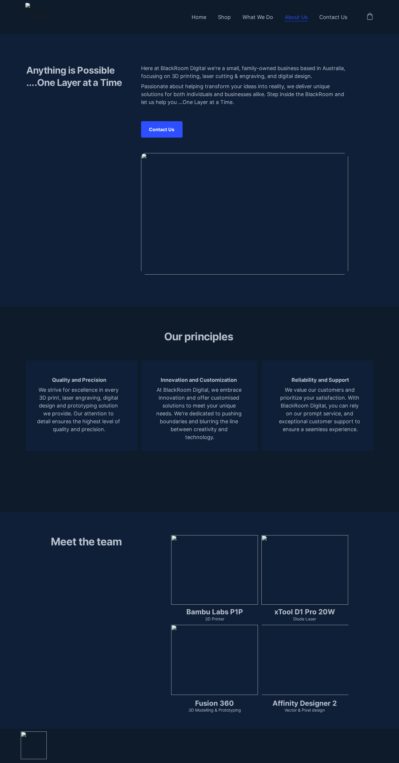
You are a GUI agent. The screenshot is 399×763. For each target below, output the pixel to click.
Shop (224, 17)
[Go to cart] (370, 17)
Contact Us (333, 17)
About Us (296, 17)
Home (199, 17)
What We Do (257, 17)
